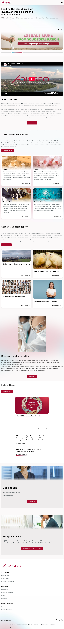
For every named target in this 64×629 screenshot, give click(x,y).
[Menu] (62, 2)
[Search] (59, 2)
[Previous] (11, 52)
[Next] (48, 52)
